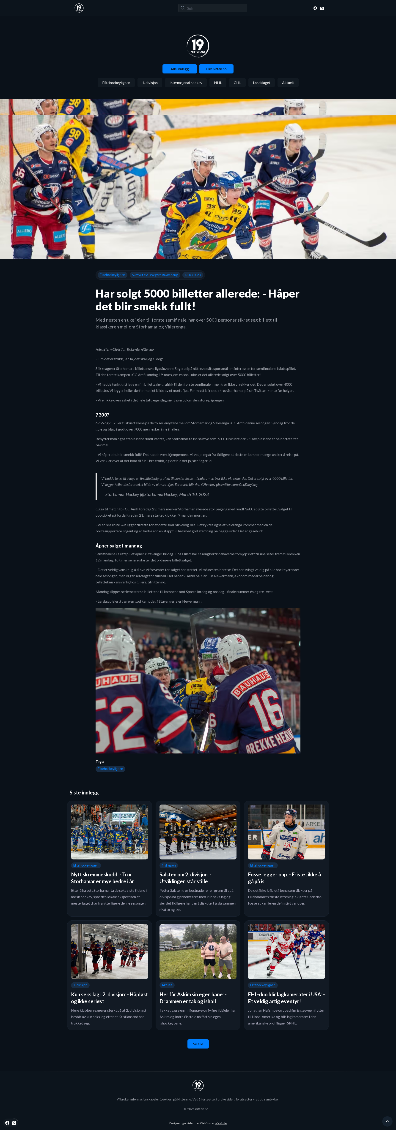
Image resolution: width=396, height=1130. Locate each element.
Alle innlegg (179, 69)
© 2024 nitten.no (196, 1109)
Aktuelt (288, 82)
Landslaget (261, 82)
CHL (237, 82)
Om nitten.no (216, 69)
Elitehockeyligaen (116, 82)
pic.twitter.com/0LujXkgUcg (236, 484)
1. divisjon (150, 82)
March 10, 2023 (194, 494)
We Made (221, 1123)
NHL (218, 82)
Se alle (198, 1044)
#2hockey (208, 484)
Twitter (260, 390)
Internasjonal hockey (186, 82)
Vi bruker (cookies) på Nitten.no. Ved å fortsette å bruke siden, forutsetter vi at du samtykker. (198, 1099)
